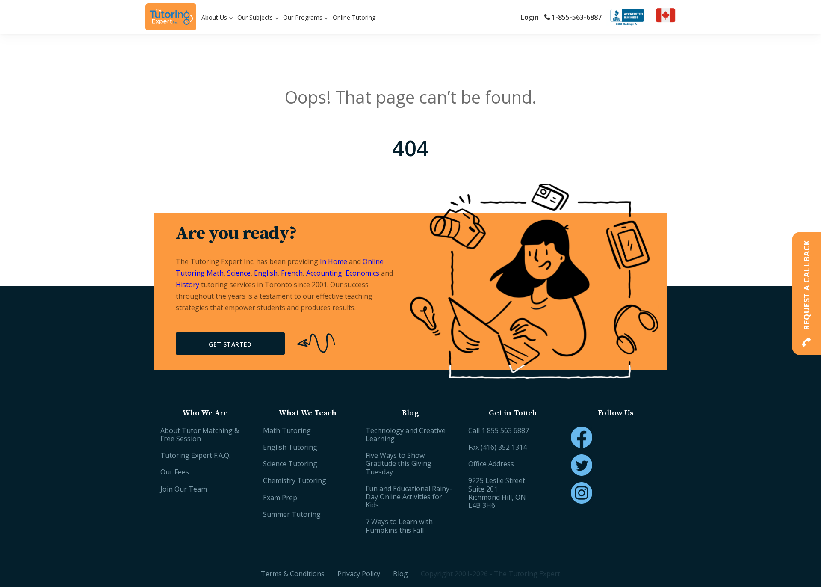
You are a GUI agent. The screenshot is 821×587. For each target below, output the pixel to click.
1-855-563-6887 (577, 17)
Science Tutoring (290, 463)
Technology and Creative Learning (406, 434)
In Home (333, 261)
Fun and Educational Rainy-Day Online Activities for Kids (409, 497)
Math (215, 273)
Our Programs (302, 17)
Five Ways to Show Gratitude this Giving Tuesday (398, 463)
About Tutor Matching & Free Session (199, 434)
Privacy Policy (358, 573)
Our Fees (174, 472)
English (266, 273)
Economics (362, 273)
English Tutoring (290, 447)
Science (239, 273)
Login (530, 17)
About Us (214, 17)
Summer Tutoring (292, 514)
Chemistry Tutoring (294, 480)
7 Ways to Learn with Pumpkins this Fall (399, 525)
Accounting (324, 273)
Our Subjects (255, 17)
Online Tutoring (354, 17)
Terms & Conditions (293, 573)
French (292, 273)
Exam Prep (280, 497)
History (187, 284)
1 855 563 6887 (505, 430)
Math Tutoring (287, 430)
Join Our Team (183, 489)
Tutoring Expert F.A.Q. (195, 455)
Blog (400, 573)
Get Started (230, 344)
